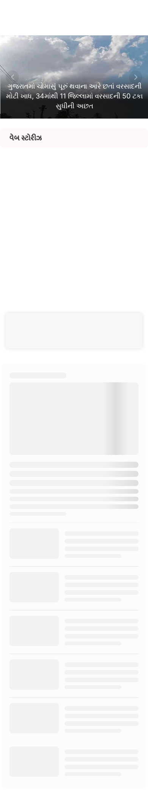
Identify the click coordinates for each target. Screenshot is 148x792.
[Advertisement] (74, 222)
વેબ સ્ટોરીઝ (25, 138)
